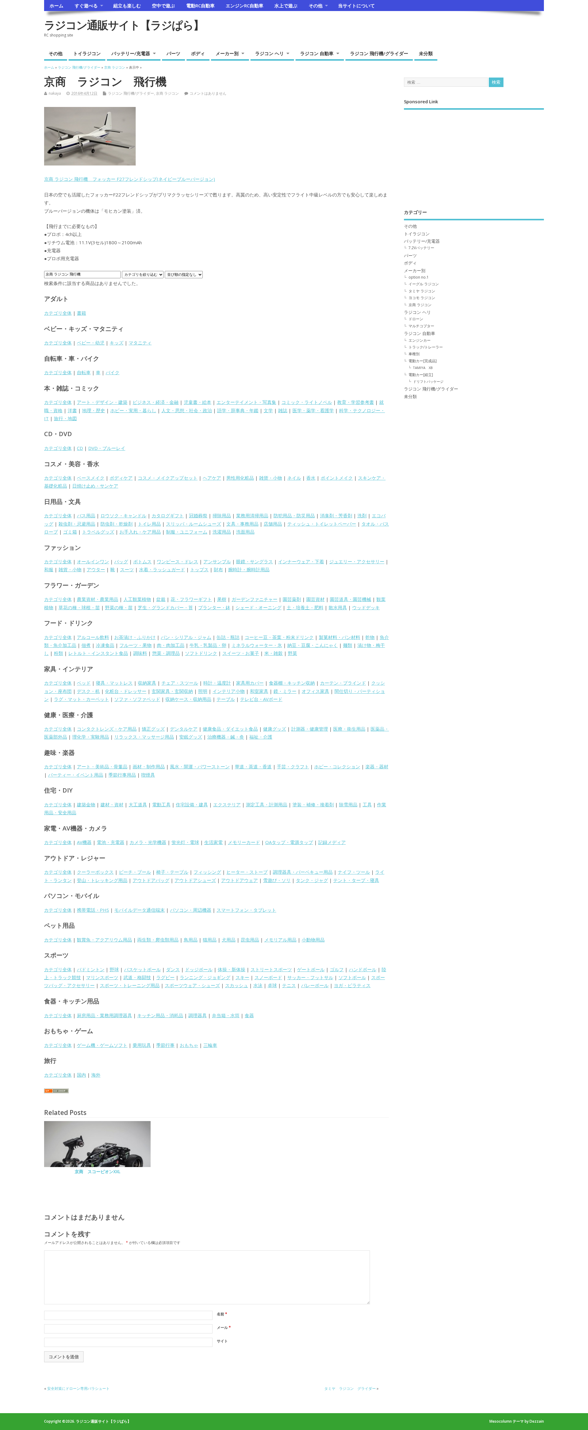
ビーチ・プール (135, 872)
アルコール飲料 (93, 637)
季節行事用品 (122, 775)
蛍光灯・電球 (185, 842)
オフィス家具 (315, 691)
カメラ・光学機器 (148, 842)
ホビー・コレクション (337, 766)
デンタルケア (184, 729)
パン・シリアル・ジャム (186, 637)
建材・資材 (111, 804)
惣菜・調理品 (166, 653)
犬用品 (229, 940)
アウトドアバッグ (151, 880)
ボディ (198, 53)
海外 (95, 1075)
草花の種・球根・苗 (79, 607)
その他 (315, 5)
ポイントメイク (337, 478)
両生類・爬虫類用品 (158, 940)
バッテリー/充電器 (130, 53)
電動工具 (161, 804)
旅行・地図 (65, 418)
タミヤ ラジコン (422, 291)
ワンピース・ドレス (177, 561)
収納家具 (147, 683)
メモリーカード (244, 842)
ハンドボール (362, 969)
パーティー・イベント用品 (75, 775)
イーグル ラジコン (424, 284)
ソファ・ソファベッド (137, 699)
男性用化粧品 (240, 478)
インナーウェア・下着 (301, 561)
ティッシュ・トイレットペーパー (321, 524)
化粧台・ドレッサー (125, 691)
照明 (202, 691)
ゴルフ (337, 969)
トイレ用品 (149, 524)
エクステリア (227, 804)
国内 (81, 1075)
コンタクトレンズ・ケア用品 (107, 729)
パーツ (173, 53)
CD (80, 448)
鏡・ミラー (284, 691)
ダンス (173, 969)
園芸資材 (315, 599)
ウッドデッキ (366, 607)
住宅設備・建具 (192, 804)
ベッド (84, 683)
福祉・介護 (260, 737)
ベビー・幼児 (90, 343)
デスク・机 (88, 691)
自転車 (84, 372)
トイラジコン (87, 53)
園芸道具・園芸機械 (350, 599)
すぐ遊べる (86, 5)
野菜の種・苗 (119, 607)
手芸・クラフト (293, 766)
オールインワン (93, 561)
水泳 (257, 985)
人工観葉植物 (137, 599)
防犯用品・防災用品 (294, 515)
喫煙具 (148, 775)
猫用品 (210, 940)
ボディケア (121, 478)
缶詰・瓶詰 (228, 637)
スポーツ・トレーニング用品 (130, 985)
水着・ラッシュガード (162, 569)
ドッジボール (199, 969)
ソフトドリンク (201, 653)
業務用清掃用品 (252, 515)
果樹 (221, 599)
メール (224, 1327)
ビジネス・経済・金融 (156, 402)
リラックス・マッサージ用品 (144, 737)
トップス (199, 569)
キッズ (116, 343)
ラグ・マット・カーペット (81, 699)
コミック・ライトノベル (306, 402)
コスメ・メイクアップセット (168, 478)
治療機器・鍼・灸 (225, 737)
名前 (222, 1314)
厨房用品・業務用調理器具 (104, 1015)
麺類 (347, 645)
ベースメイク (90, 478)
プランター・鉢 (214, 607)
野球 (114, 969)
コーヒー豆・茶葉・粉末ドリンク (279, 637)
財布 (218, 569)
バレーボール (315, 985)
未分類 (426, 53)
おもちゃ (189, 1045)
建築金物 (86, 804)
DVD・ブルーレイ (106, 448)
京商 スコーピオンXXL (97, 1171)
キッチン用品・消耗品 (160, 1015)
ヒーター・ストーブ (247, 872)
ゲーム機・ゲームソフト (102, 1045)
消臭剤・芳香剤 (336, 515)
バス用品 (86, 515)
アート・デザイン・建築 (102, 402)
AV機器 (84, 842)
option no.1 (419, 277)
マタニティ (140, 343)
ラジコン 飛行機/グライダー (379, 53)
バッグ (121, 561)
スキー (242, 977)
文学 (268, 410)
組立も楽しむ (127, 5)
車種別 (414, 353)
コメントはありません (208, 93)
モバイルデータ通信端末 (139, 910)
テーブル (226, 699)
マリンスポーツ (102, 977)
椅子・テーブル (172, 872)
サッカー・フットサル (310, 977)
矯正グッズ (153, 729)
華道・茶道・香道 (253, 766)
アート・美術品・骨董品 (102, 766)
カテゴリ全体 (58, 313)
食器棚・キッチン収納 (292, 683)
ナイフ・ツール (354, 872)
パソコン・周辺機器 (190, 910)
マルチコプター (421, 326)
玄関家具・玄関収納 (172, 691)
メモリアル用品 (280, 940)
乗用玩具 (142, 1045)
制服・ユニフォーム (186, 532)
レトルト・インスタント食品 (98, 653)
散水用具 (338, 607)
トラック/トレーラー (426, 347)
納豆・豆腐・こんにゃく (312, 645)
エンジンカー (420, 340)
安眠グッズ (190, 737)
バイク (112, 372)
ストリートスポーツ (271, 969)
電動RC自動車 (200, 5)
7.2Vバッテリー (421, 247)
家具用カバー (250, 683)
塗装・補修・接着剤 (313, 804)
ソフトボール (352, 977)
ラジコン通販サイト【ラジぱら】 (124, 24)
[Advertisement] (474, 155)
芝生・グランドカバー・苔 (165, 607)
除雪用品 (348, 804)
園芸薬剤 (292, 599)
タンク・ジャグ (312, 880)
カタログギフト (168, 515)
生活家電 (213, 842)
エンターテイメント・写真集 (246, 402)
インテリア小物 (229, 691)
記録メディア (332, 842)
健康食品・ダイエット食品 (230, 729)
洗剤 (362, 515)
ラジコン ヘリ (269, 53)
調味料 (140, 653)
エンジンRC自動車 (244, 5)
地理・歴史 (93, 410)
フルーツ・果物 (135, 645)
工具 (367, 804)
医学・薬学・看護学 (313, 410)
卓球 (272, 985)
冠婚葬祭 (198, 515)
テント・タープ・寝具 (356, 880)
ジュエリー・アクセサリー (356, 561)
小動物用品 (313, 940)
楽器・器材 (376, 766)
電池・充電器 (110, 842)
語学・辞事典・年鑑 (237, 410)
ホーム (56, 5)
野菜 (292, 653)
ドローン (416, 318)
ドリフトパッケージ (428, 381)
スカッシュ (236, 985)
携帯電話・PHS (93, 910)
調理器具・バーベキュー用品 (303, 872)
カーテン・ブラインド (343, 683)
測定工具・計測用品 (266, 804)
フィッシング (207, 872)
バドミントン (90, 969)
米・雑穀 (273, 653)
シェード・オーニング (258, 607)
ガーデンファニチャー (254, 599)
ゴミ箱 (70, 532)
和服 (48, 569)
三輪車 (210, 1045)
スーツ (127, 569)
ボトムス (142, 561)
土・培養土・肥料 (305, 607)
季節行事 (165, 1045)
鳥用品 (191, 940)
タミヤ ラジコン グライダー (350, 1388)
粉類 (58, 653)
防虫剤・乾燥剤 (116, 524)
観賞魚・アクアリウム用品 (104, 940)
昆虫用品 (250, 940)
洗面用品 (245, 532)
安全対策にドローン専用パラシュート (78, 1388)
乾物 (370, 637)
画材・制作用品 (149, 766)
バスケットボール (142, 969)
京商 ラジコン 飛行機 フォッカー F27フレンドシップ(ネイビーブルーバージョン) (129, 179)
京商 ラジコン (167, 93)
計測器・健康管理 (309, 729)
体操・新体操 (231, 969)
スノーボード (268, 977)
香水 (310, 478)
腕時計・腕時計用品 (249, 569)
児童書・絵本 (197, 402)
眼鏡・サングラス (254, 561)
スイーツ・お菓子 (240, 653)
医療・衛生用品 (349, 729)
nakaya (55, 93)
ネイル (294, 478)
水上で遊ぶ (285, 5)
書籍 (81, 313)
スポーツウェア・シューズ (192, 985)
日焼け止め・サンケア (95, 486)
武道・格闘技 (137, 977)
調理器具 (197, 1015)
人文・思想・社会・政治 (186, 410)
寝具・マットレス (114, 683)
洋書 (72, 410)
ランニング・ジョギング (205, 977)
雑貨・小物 (270, 478)
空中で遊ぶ (163, 5)
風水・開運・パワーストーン (200, 766)
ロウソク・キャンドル (123, 515)
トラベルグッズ (98, 532)
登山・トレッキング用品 (102, 880)
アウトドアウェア (239, 880)
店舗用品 (273, 524)
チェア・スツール (179, 683)
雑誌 (282, 410)
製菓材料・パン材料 (339, 637)
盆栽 (160, 599)
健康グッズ (274, 729)
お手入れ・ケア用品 (140, 532)
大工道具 (138, 804)
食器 (249, 1015)
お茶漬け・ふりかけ (135, 637)
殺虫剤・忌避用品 (76, 524)
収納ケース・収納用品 (188, 699)
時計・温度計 (217, 683)
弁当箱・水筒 (225, 1015)
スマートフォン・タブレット (246, 910)
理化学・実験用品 (90, 737)
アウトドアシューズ (195, 880)
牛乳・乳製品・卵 (208, 645)
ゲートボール (311, 969)
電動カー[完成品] (423, 360)
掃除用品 (222, 515)
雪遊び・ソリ (277, 880)
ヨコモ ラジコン (422, 297)
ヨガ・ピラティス (352, 985)
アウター (96, 569)
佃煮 (86, 645)
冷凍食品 (105, 645)
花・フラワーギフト (191, 599)
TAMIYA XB (423, 367)
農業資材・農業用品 (97, 599)
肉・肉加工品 (170, 645)
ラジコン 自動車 (317, 53)
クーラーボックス (95, 872)
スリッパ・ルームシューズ (193, 524)
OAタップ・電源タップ (289, 842)
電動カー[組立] (421, 374)
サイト (222, 1341)
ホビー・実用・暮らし (133, 410)
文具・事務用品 (242, 524)
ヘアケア (212, 478)
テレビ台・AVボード (261, 699)
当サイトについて (356, 5)
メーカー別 (227, 53)
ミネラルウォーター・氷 (257, 645)
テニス (289, 985)
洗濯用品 (222, 532)
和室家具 (259, 691)
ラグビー (165, 977)
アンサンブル (217, 561)
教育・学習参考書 (355, 402)
